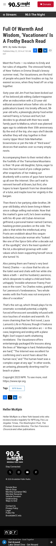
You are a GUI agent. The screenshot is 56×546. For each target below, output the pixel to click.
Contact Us (11, 506)
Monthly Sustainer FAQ (16, 492)
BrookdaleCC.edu (13, 516)
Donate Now (11, 487)
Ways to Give (11, 501)
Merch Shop (11, 490)
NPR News (17, 388)
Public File (10, 513)
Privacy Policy (12, 508)
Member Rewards (14, 494)
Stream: (11, 14)
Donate (47, 4)
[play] (4, 542)
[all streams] (52, 542)
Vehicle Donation (13, 496)
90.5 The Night (35, 14)
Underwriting (11, 499)
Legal (8, 511)
